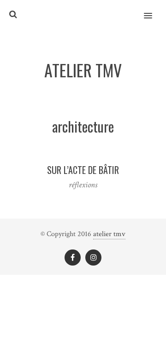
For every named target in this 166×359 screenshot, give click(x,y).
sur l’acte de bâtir (83, 170)
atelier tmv (109, 234)
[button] (153, 9)
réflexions (83, 185)
